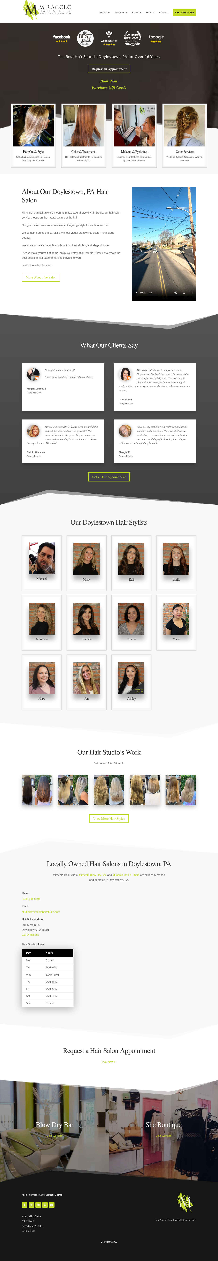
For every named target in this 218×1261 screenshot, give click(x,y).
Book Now (109, 81)
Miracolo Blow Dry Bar (92, 875)
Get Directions (30, 934)
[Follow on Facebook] (24, 1205)
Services (119, 12)
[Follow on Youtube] (51, 1205)
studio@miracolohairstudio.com (41, 911)
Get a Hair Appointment (109, 476)
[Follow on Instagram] (38, 1205)
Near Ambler (160, 1220)
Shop (148, 12)
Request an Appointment (109, 68)
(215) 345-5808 (31, 898)
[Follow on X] (31, 1205)
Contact (164, 12)
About (103, 12)
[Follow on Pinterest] (45, 1205)
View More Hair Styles (109, 818)
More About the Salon (41, 277)
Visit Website (55, 1135)
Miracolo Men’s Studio (126, 875)
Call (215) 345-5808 (184, 12)
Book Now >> (109, 1062)
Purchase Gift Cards (109, 87)
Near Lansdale (189, 1220)
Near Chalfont (174, 1220)
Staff (135, 12)
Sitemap (58, 1195)
